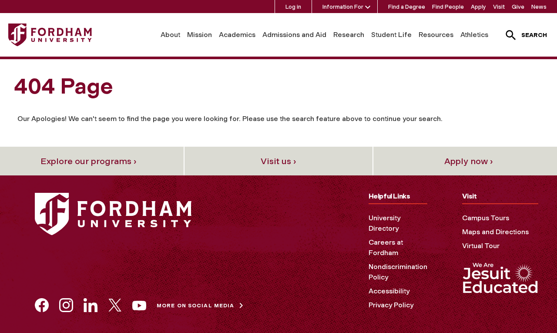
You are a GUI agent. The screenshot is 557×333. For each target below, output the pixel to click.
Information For (342, 6)
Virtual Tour (481, 246)
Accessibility (389, 291)
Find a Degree (406, 6)
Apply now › (468, 161)
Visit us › (278, 161)
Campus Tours (485, 218)
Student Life (391, 34)
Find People (448, 6)
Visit (499, 6)
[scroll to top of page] (531, 307)
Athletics (474, 34)
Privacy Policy (391, 305)
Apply (478, 6)
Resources (436, 34)
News (539, 6)
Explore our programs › (88, 161)
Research (348, 34)
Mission (199, 34)
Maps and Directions (495, 232)
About (170, 34)
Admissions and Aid (294, 34)
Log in (293, 6)
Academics (237, 34)
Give (518, 6)
